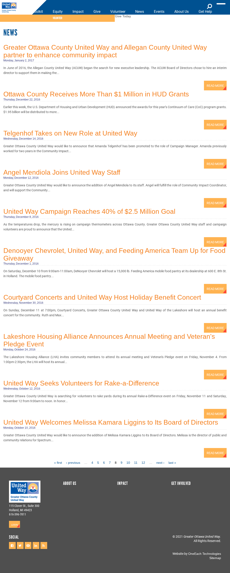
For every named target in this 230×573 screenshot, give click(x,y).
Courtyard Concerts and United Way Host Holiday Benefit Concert (102, 297)
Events (159, 11)
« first (58, 462)
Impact (78, 11)
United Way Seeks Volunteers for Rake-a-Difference (81, 383)
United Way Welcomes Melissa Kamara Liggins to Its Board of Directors (110, 422)
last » (172, 462)
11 (135, 462)
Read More (215, 85)
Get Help (205, 11)
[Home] (10, 8)
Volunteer (117, 11)
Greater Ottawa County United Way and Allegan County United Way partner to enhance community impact (105, 51)
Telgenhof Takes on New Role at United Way (70, 133)
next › (160, 462)
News (139, 11)
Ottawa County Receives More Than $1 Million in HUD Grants (96, 94)
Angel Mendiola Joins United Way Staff (61, 172)
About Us (181, 11)
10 (128, 462)
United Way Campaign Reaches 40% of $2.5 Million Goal (89, 211)
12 (143, 462)
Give (96, 11)
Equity (58, 11)
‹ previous (73, 462)
